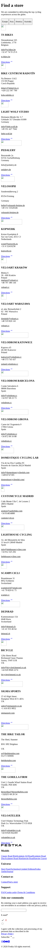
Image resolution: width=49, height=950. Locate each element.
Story (3, 869)
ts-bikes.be (5, 57)
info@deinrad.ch (8, 626)
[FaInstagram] (2, 942)
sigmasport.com (8, 713)
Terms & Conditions (26, 892)
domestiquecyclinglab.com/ (12, 479)
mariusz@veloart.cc (9, 280)
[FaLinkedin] (9, 942)
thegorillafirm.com (9, 799)
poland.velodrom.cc (9, 364)
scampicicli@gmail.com (11, 588)
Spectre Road (28, 858)
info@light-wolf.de (9, 126)
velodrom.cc (6, 402)
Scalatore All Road (25, 856)
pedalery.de (6, 169)
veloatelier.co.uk (8, 837)
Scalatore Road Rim (13, 858)
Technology (15, 869)
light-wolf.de (6, 133)
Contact (4, 882)
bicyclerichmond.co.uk (11, 674)
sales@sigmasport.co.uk (11, 706)
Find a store (13, 882)
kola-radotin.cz (7, 95)
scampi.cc (5, 595)
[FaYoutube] (6, 942)
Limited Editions (28, 869)
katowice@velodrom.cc (11, 357)
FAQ (3, 892)
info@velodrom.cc (9, 395)
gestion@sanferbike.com (11, 511)
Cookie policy (11, 892)
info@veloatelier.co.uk (11, 830)
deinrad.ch (5, 633)
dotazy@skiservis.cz (10, 88)
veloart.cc (5, 287)
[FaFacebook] (4, 942)
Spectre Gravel (40, 858)
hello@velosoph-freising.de (13, 205)
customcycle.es (7, 518)
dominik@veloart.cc (10, 318)
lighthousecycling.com (10, 556)
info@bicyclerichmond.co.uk (13, 667)
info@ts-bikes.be (8, 49)
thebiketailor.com (8, 760)
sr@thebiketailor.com (10, 753)
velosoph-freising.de (10, 212)
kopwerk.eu (6, 251)
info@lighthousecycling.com (13, 549)
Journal (10, 871)
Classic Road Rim (9, 856)
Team (8, 869)
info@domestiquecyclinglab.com (15, 472)
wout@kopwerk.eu (9, 244)
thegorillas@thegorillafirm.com (14, 792)
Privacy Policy (7, 934)
